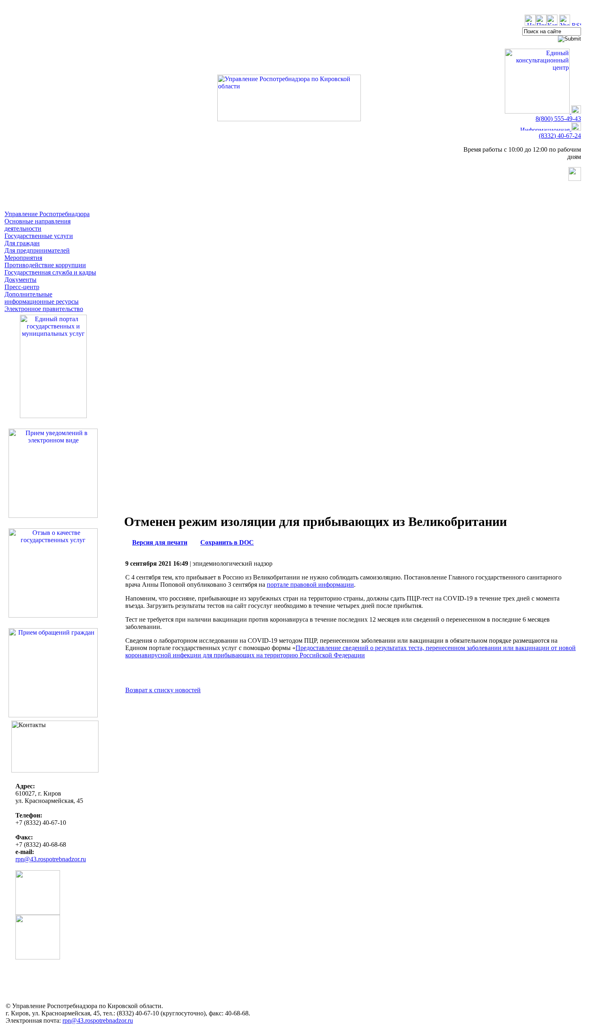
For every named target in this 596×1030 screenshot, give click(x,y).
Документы (20, 279)
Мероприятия (23, 257)
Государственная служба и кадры (50, 272)
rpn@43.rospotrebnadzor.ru (50, 859)
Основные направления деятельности (37, 225)
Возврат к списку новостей (163, 690)
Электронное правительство (43, 308)
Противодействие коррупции (45, 265)
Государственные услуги (38, 235)
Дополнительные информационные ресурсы (41, 298)
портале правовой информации (310, 584)
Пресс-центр (21, 286)
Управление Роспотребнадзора (47, 213)
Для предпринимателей (37, 250)
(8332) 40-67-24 (560, 135)
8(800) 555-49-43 (558, 118)
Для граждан (22, 243)
